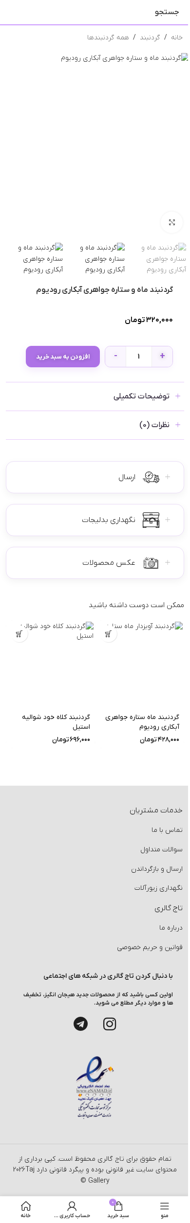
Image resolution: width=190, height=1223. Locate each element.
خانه (177, 37)
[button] (108, 633)
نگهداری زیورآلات (158, 888)
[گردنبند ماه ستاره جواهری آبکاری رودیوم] (139, 664)
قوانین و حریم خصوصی (150, 947)
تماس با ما (167, 830)
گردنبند (150, 37)
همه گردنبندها (108, 37)
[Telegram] (80, 1024)
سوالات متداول (161, 849)
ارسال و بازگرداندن (157, 869)
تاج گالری (109, 1159)
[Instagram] (109, 1024)
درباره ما (171, 928)
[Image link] (95, 1087)
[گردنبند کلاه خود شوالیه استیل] (50, 664)
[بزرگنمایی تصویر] (172, 223)
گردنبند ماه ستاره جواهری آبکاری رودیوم (142, 722)
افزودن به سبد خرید (63, 357)
